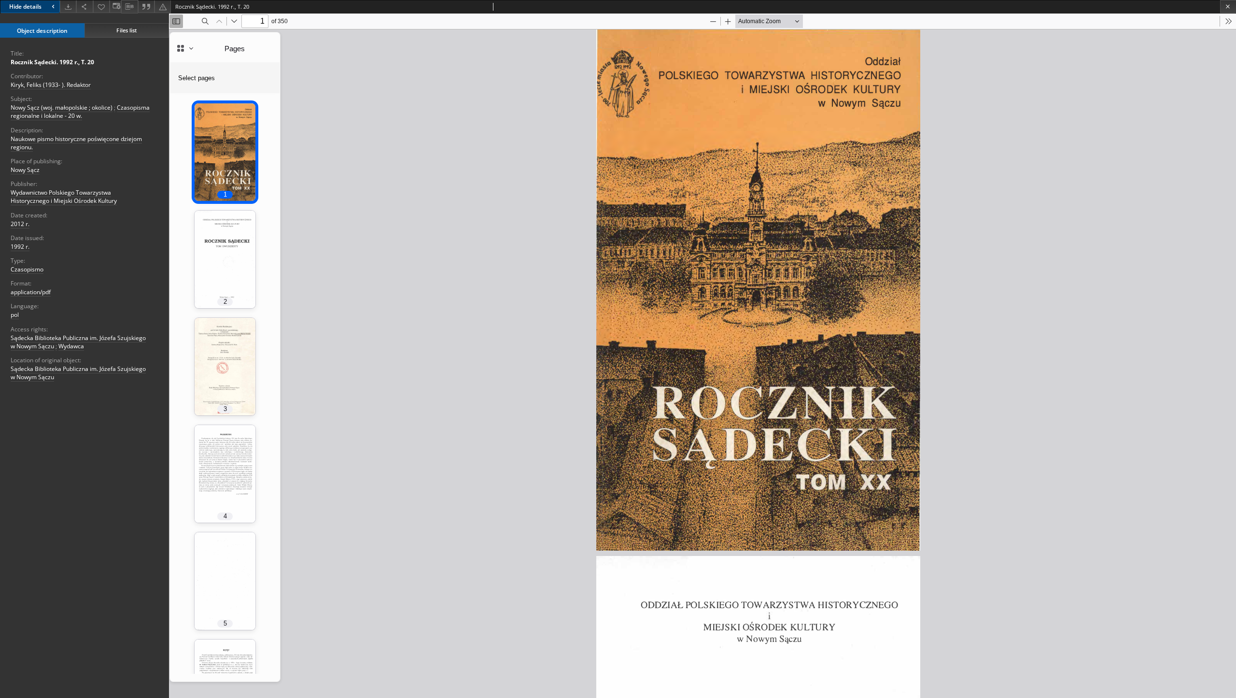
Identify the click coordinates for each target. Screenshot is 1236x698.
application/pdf (31, 292)
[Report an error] (162, 6)
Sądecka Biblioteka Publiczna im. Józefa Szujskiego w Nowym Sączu (78, 373)
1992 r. (20, 246)
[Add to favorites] (101, 6)
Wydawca (71, 346)
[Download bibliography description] (129, 7)
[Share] (84, 6)
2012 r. (20, 224)
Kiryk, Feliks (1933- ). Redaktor (51, 85)
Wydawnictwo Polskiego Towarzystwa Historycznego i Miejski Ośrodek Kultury (64, 196)
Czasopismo (27, 269)
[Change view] (115, 6)
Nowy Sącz (25, 170)
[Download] (68, 6)
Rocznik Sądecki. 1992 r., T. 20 (52, 62)
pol (15, 315)
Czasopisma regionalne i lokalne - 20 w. (80, 111)
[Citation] (146, 6)
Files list (126, 30)
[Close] (1228, 6)
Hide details (25, 6)
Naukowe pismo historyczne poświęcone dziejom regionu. (76, 143)
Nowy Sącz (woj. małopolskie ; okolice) (61, 107)
